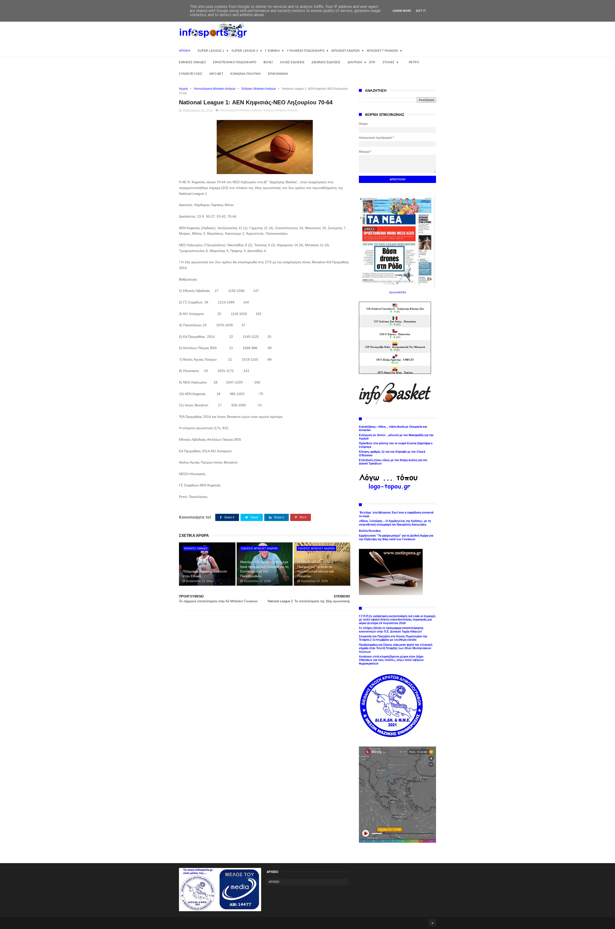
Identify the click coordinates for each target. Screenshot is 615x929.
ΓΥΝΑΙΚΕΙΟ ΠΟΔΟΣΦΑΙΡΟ (305, 50)
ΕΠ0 (372, 62)
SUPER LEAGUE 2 (244, 50)
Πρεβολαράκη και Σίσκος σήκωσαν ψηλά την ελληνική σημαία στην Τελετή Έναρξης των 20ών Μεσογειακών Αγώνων (395, 648)
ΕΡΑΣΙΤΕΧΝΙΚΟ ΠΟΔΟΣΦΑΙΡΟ (234, 62)
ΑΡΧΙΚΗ (184, 50)
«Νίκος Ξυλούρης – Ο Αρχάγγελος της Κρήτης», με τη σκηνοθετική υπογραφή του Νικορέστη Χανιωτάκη (395, 522)
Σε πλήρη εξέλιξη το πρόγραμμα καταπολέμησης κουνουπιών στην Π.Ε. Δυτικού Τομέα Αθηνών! (391, 629)
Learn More (402, 11)
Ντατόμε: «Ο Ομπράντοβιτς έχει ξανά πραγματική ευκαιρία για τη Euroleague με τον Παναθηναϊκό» (264, 569)
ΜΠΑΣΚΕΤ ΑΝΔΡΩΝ (346, 50)
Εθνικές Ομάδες (196, 548)
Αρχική (183, 88)
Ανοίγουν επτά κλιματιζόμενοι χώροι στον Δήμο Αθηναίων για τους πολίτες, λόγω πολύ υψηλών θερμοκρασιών (391, 660)
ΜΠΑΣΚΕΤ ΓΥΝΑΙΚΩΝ (382, 50)
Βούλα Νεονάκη (370, 531)
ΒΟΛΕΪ (268, 62)
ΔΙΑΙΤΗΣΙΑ (355, 62)
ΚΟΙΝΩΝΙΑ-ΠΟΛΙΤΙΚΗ (245, 73)
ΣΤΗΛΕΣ (388, 62)
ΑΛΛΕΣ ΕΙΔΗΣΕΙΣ (292, 62)
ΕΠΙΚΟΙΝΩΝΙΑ (278, 73)
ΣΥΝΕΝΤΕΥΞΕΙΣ (190, 73)
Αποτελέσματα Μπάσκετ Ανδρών (214, 88)
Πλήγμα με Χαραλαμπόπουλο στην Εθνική (205, 573)
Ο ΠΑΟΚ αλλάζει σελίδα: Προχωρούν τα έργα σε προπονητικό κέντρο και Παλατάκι (315, 569)
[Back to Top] (432, 923)
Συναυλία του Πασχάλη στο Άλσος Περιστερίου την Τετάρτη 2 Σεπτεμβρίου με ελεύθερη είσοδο (393, 638)
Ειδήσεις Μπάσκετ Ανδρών (259, 88)
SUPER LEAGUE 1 (210, 50)
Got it (421, 11)
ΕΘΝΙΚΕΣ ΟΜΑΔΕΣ (192, 62)
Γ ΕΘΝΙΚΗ (272, 50)
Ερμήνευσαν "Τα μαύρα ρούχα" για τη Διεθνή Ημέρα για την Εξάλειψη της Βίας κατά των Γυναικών (396, 537)
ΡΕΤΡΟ (414, 62)
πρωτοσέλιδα (397, 292)
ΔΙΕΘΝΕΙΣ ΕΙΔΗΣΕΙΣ (326, 62)
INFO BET (216, 73)
